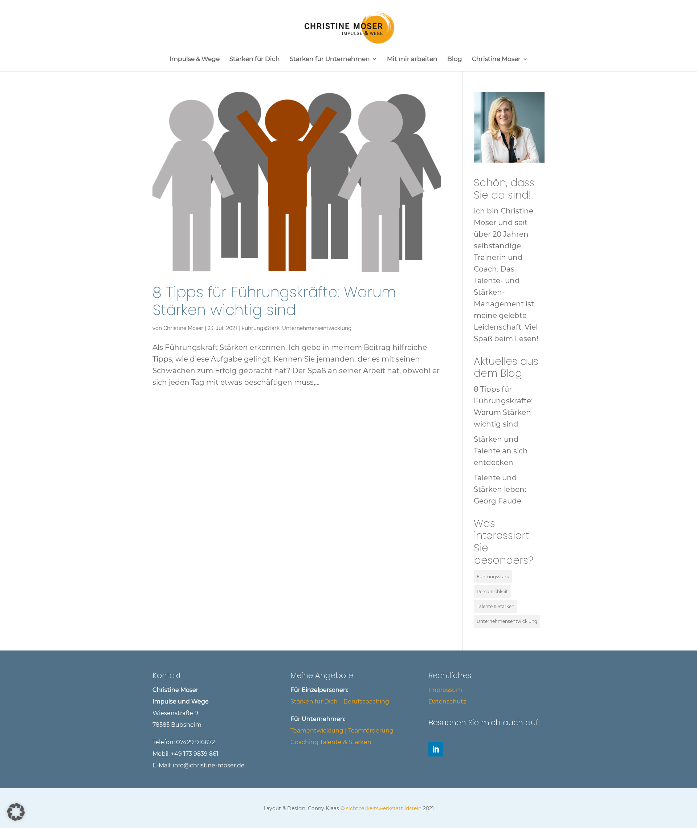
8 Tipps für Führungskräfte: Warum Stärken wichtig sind (274, 301)
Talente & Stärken (495, 606)
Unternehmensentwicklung (317, 328)
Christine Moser (183, 328)
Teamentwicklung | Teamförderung (342, 730)
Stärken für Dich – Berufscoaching (339, 701)
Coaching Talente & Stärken (330, 742)
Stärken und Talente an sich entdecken (501, 451)
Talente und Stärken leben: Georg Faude (500, 489)
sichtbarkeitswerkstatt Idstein (383, 808)
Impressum (445, 689)
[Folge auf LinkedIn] (435, 749)
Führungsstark (493, 576)
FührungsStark (260, 328)
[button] (16, 812)
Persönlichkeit (492, 591)
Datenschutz (447, 701)
